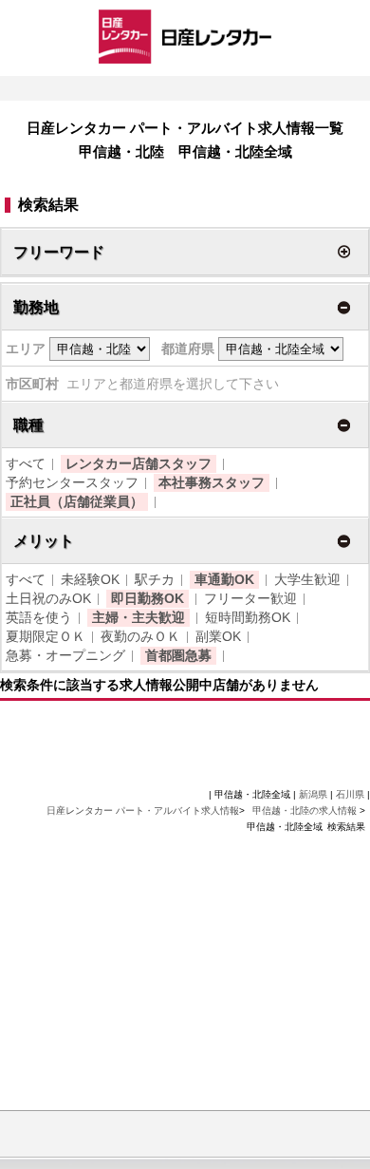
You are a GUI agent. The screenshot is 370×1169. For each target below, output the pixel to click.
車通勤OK (224, 579)
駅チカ (155, 579)
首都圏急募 (178, 655)
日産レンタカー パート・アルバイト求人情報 (142, 810)
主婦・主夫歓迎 (138, 617)
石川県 (350, 794)
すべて (26, 463)
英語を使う (39, 617)
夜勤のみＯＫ (140, 636)
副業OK (218, 636)
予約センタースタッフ (72, 482)
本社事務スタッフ (211, 482)
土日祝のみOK (48, 598)
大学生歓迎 (307, 579)
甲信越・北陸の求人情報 (306, 810)
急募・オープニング (65, 655)
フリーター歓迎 (250, 598)
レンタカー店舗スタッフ (138, 463)
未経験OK (90, 579)
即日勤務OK (147, 598)
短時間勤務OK (247, 617)
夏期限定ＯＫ (45, 636)
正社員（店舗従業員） (76, 501)
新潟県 (313, 794)
